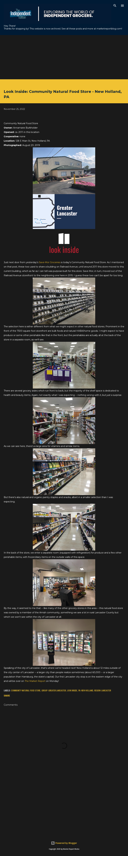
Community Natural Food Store (25, 690)
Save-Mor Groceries (49, 262)
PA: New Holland (85, 690)
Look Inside (72, 690)
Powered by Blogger (66, 843)
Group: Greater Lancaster (54, 690)
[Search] (115, 5)
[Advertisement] (64, 57)
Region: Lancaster (102, 690)
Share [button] (7, 695)
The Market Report (35, 681)
